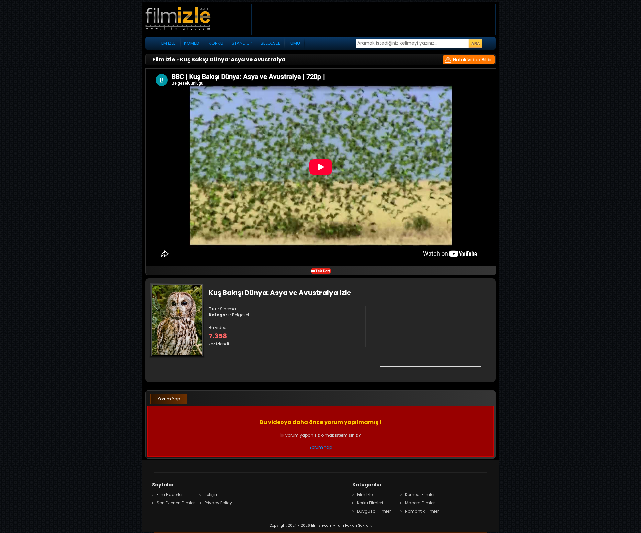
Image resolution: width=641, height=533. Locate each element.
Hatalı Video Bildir (472, 59)
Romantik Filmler (422, 511)
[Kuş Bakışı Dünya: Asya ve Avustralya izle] (320, 270)
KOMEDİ (192, 43)
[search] (475, 43)
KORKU (216, 43)
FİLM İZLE (167, 43)
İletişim (212, 494)
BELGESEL (270, 43)
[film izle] (185, 19)
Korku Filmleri (370, 503)
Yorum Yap (169, 399)
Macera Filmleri (420, 503)
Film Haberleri (170, 494)
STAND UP (242, 43)
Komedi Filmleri (420, 494)
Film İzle (365, 494)
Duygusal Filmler (374, 511)
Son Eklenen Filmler (176, 503)
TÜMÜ (294, 43)
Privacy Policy (218, 503)
